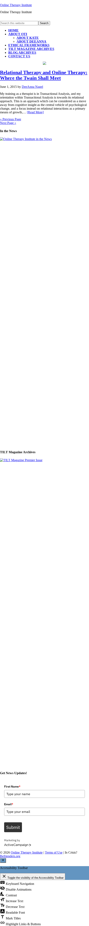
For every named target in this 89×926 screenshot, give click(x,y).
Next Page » (8, 123)
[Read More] (35, 112)
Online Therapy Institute (16, 5)
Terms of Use (54, 852)
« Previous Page (10, 119)
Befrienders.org (10, 856)
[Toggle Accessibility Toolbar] (3, 860)
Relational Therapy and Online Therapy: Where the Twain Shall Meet (43, 75)
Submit (13, 827)
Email (8, 804)
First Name (12, 786)
